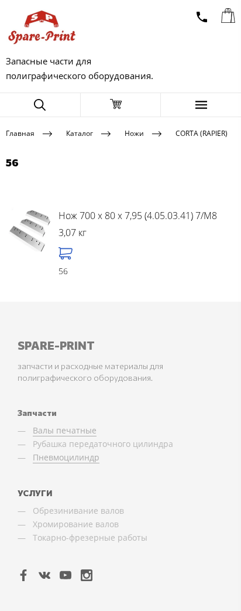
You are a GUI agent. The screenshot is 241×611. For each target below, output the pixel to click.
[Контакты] (202, 17)
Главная (20, 133)
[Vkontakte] (44, 575)
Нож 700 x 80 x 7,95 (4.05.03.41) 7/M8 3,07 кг (137, 224)
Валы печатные (65, 430)
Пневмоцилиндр (66, 457)
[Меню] (201, 105)
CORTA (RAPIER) (201, 133)
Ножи (134, 133)
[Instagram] (86, 575)
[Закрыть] (121, 105)
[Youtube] (65, 575)
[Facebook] (23, 575)
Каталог (79, 133)
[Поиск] (40, 105)
